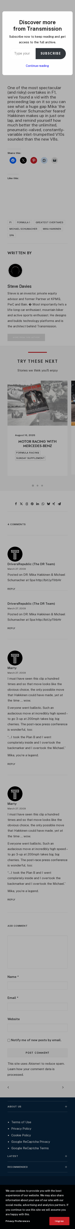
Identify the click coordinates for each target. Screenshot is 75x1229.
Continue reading (37, 65)
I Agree (59, 1221)
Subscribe (51, 53)
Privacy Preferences (18, 1221)
